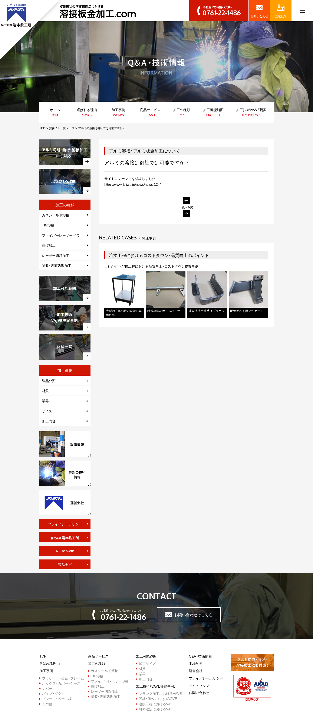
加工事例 (46, 671)
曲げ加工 (49, 245)
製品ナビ (65, 564)
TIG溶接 (48, 224)
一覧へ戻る (186, 207)
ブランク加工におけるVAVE (160, 693)
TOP (42, 128)
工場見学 (195, 663)
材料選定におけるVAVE (157, 709)
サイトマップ (199, 685)
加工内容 (49, 420)
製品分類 (49, 380)
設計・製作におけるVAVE (158, 699)
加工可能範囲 (146, 656)
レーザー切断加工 (55, 255)
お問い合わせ (199, 693)
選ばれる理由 (49, 663)
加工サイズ (147, 663)
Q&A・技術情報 (200, 656)
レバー (47, 688)
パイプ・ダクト (53, 693)
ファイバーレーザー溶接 (60, 235)
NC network (65, 550)
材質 (45, 390)
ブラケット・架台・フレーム (63, 678)
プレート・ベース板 (57, 699)
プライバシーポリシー (65, 523)
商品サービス (98, 656)
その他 (47, 704)
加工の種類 (96, 663)
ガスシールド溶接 (55, 214)
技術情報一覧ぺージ (61, 128)
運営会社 (195, 671)
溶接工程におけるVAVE (157, 704)
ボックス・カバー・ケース (61, 683)
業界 (45, 400)
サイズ (47, 410)
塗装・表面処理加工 (56, 265)
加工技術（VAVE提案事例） (156, 686)
